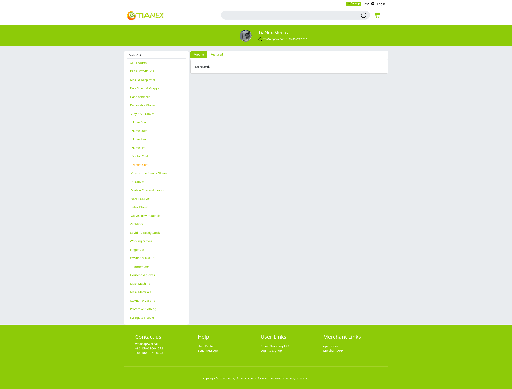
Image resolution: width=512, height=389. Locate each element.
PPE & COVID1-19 (142, 71)
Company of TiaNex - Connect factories (246, 378)
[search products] (363, 16)
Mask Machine (140, 284)
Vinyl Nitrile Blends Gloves (148, 173)
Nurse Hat (137, 148)
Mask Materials (140, 292)
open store (330, 346)
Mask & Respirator (142, 80)
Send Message (208, 350)
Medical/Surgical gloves (147, 190)
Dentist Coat (139, 165)
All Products (138, 63)
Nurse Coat (138, 122)
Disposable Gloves (142, 105)
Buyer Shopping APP (275, 346)
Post (366, 4)
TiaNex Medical (274, 32)
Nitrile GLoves (140, 199)
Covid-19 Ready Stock (145, 233)
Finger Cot (137, 250)
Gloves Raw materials (145, 216)
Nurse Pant (138, 139)
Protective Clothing (143, 309)
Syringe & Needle (142, 317)
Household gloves (142, 275)
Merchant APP (333, 350)
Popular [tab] (198, 54)
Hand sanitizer (140, 97)
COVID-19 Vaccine (142, 300)
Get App (355, 3)
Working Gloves (141, 241)
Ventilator (136, 224)
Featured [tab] (217, 54)
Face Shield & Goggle (144, 88)
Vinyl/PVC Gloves (142, 114)
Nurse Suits (138, 131)
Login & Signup (271, 350)
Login (381, 4)
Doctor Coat (139, 156)
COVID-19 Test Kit (142, 258)
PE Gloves (137, 182)
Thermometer (139, 267)
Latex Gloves (139, 207)
